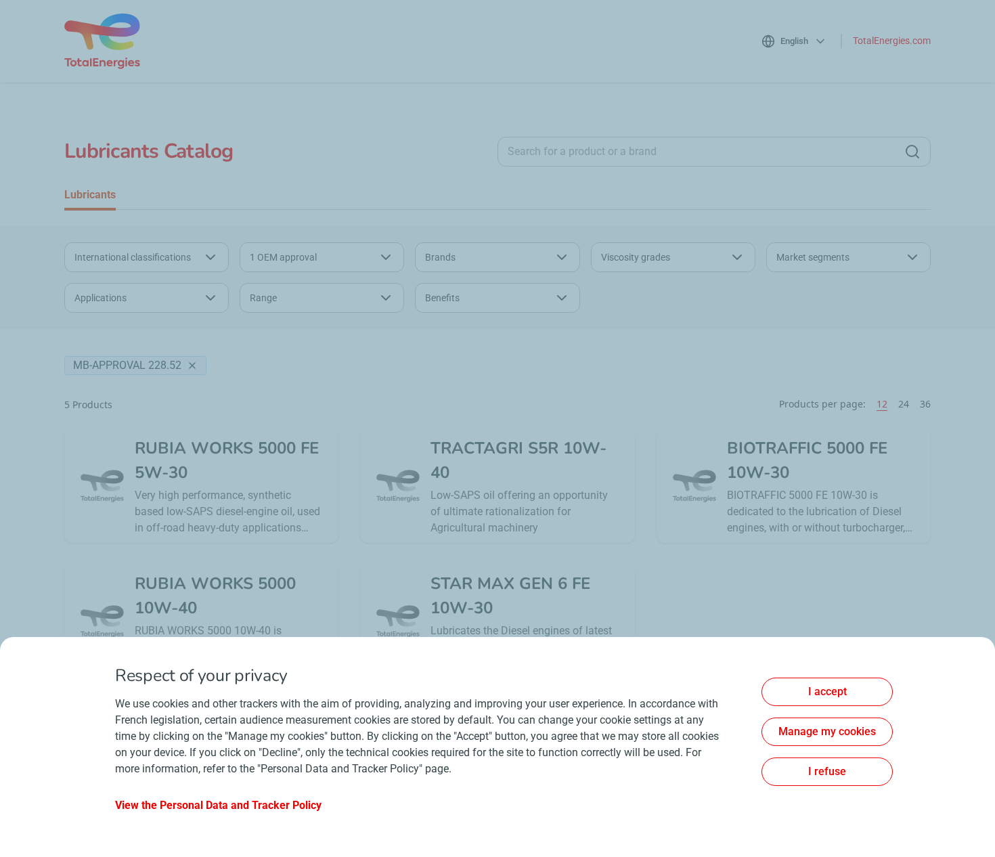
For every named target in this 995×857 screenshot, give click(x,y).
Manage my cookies (827, 731)
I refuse (827, 771)
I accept (827, 691)
